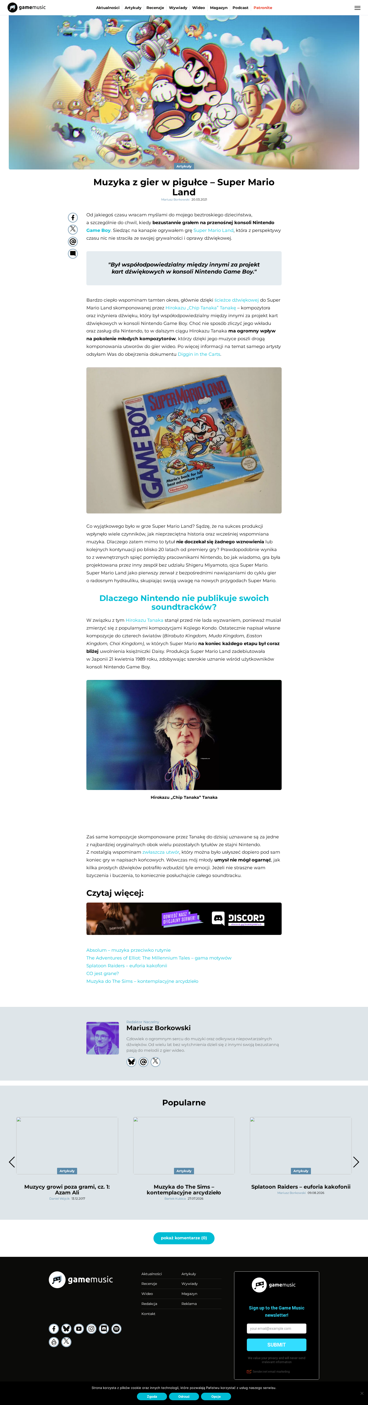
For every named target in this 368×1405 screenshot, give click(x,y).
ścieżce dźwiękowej (237, 300)
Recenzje (155, 7)
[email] (73, 242)
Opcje (216, 1396)
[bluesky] (66, 1329)
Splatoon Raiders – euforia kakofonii (126, 966)
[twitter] (73, 230)
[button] (355, 1162)
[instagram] (91, 1329)
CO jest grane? (102, 973)
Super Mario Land (214, 230)
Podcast (241, 7)
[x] (66, 1342)
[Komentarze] (73, 254)
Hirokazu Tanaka (144, 620)
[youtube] (79, 1329)
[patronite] (54, 1342)
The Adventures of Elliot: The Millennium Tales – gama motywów (159, 958)
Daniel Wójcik (59, 1198)
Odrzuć (184, 1396)
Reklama (189, 1303)
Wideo (198, 7)
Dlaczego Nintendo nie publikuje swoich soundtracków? (184, 602)
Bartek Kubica (175, 1198)
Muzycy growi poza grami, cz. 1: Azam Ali (67, 1190)
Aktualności (108, 7)
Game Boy (98, 230)
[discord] (104, 1329)
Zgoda (152, 1396)
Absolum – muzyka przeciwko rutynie (128, 950)
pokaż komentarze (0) (184, 1238)
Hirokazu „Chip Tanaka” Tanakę (200, 308)
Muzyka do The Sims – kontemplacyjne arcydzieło (142, 981)
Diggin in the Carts (199, 354)
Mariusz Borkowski (175, 199)
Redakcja (149, 1303)
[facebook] (73, 218)
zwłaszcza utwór (160, 852)
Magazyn (219, 7)
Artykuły (133, 7)
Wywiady (178, 7)
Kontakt (148, 1313)
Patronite (263, 7)
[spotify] (116, 1329)
